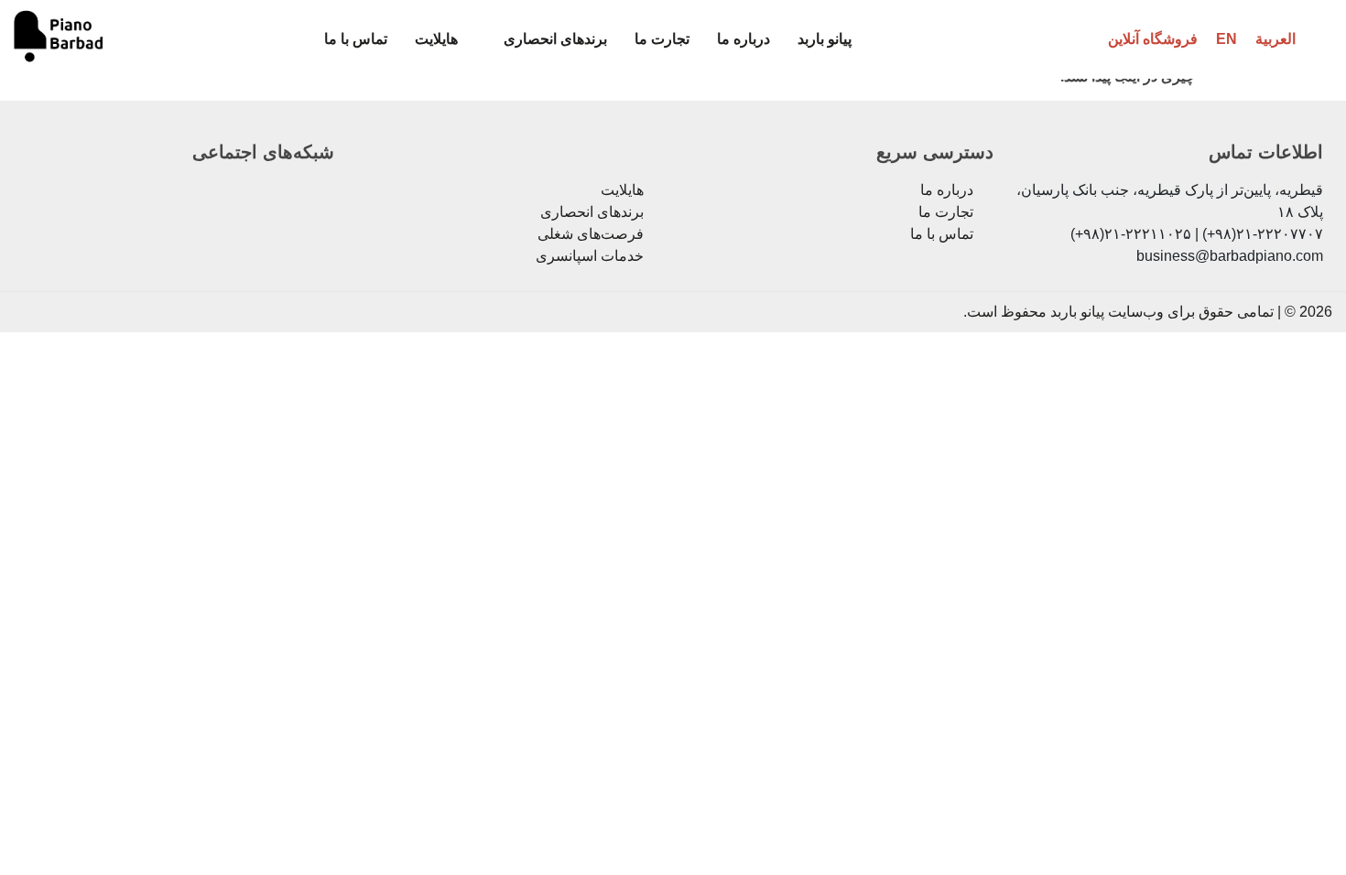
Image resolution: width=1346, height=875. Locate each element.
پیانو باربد (825, 39)
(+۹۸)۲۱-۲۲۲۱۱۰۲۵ (1130, 234)
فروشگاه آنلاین (1153, 39)
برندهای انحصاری (555, 39)
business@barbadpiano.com (1229, 256)
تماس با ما (355, 39)
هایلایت (436, 39)
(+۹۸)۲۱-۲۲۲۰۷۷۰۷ (1262, 234)
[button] (546, 39)
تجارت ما (662, 39)
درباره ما (743, 39)
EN (1226, 39)
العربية (1275, 39)
